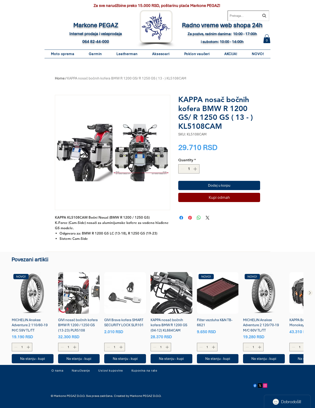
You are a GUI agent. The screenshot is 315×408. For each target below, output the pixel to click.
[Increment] (195, 168)
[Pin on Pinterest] (190, 217)
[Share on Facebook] (181, 217)
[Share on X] (207, 217)
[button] (266, 38)
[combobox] (248, 16)
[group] (157, 318)
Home (60, 78)
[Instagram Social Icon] (265, 385)
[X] (260, 385)
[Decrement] (182, 168)
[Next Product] (310, 293)
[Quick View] (79, 293)
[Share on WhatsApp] (199, 217)
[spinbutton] (188, 168)
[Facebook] (255, 385)
